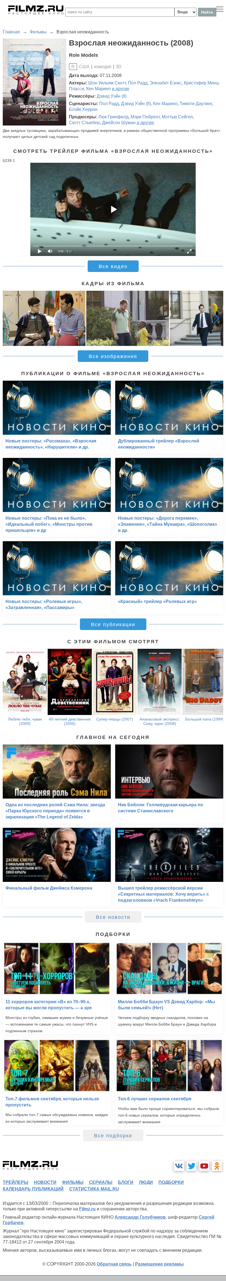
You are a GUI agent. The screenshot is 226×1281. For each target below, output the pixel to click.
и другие (120, 88)
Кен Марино (98, 88)
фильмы (73, 1182)
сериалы (100, 1182)
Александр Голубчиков (140, 1217)
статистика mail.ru (94, 1189)
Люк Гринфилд (113, 116)
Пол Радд (137, 83)
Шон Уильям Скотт (107, 83)
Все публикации (113, 624)
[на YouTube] (204, 1166)
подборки (171, 1182)
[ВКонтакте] (179, 1166)
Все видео (113, 266)
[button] (216, 318)
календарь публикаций (33, 1189)
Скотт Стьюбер (84, 122)
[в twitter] (192, 1166)
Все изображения (113, 356)
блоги (125, 1182)
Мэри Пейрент (145, 116)
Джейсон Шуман (119, 122)
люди (146, 1182)
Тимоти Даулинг (196, 103)
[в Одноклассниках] (217, 1166)
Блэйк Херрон (83, 109)
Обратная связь (114, 1264)
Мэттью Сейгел (177, 116)
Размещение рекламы (159, 1264)
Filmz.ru (87, 1209)
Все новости (113, 917)
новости (45, 1182)
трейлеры (15, 1182)
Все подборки (113, 1135)
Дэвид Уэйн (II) (112, 96)
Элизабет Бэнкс (166, 83)
